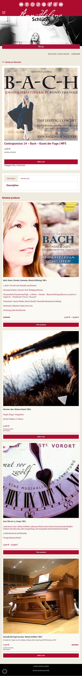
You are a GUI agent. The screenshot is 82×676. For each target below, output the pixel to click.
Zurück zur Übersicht (11, 62)
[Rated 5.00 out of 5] (75, 645)
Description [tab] (11, 178)
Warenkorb (75, 54)
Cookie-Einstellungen (41, 666)
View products (41, 325)
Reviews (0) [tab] (25, 178)
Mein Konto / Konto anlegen (58, 54)
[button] (4, 671)
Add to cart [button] (41, 437)
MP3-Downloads (18, 165)
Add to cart (41, 162)
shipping (8, 430)
